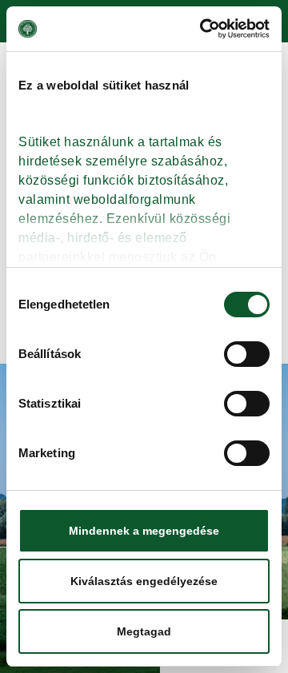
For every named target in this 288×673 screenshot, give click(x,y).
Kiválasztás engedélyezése (144, 581)
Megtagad (144, 631)
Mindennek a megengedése (144, 530)
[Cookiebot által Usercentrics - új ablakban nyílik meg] (203, 28)
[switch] (247, 354)
